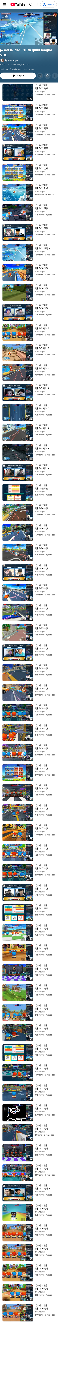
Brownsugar (40, 92)
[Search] (31, 4)
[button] (29, 28)
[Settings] (37, 4)
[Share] (47, 76)
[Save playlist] (40, 76)
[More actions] (55, 76)
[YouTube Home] (17, 4)
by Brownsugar (11, 60)
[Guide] (4, 4)
